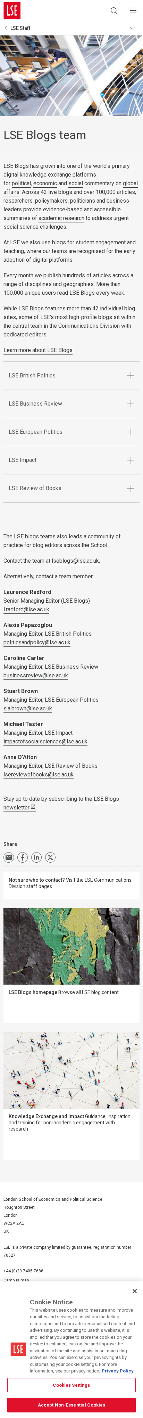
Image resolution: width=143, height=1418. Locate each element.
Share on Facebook (22, 857)
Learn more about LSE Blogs (38, 350)
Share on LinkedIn (36, 857)
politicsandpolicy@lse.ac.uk (36, 642)
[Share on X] (50, 857)
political (21, 183)
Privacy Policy (118, 1371)
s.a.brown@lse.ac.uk (27, 708)
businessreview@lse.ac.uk (35, 675)
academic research (61, 218)
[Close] (134, 1291)
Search (114, 10)
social (75, 183)
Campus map (16, 1280)
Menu (133, 10)
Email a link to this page (8, 857)
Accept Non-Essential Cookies (72, 1405)
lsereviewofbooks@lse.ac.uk (38, 774)
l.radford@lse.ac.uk (26, 609)
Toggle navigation (134, 28)
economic (45, 183)
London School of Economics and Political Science (12, 10)
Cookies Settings (71, 1385)
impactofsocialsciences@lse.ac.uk (45, 741)
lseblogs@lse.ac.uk (75, 560)
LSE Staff (20, 28)
